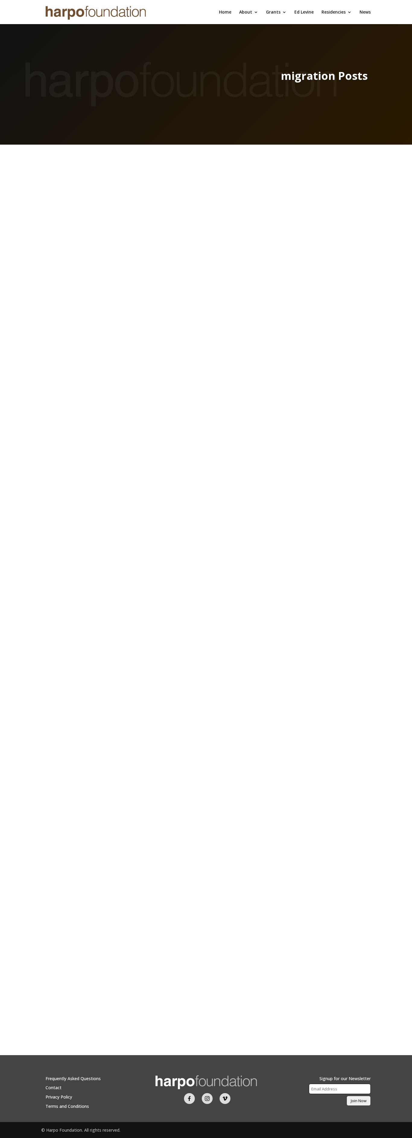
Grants (273, 12)
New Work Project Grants (206, 673)
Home (225, 12)
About (245, 12)
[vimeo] (225, 1098)
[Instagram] (207, 1098)
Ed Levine (304, 12)
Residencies (334, 12)
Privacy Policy (59, 1097)
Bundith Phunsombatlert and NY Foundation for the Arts (206, 662)
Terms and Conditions (67, 1106)
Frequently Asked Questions (73, 1078)
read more (57, 701)
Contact (54, 1087)
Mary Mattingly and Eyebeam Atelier (206, 964)
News (365, 12)
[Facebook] (189, 1098)
